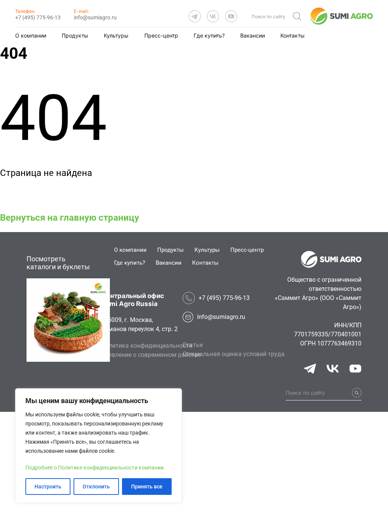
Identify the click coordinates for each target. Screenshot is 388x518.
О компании (30, 35)
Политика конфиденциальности (146, 345)
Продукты (75, 35)
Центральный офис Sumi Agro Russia (132, 300)
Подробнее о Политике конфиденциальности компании (94, 468)
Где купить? (209, 35)
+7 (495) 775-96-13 (38, 17)
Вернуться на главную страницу (69, 217)
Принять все (147, 486)
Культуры (116, 35)
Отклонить (96, 486)
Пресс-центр (161, 35)
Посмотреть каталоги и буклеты (58, 263)
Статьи (193, 344)
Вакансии (252, 35)
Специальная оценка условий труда (234, 354)
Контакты (292, 35)
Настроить (47, 486)
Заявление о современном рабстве (151, 354)
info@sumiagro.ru (95, 17)
